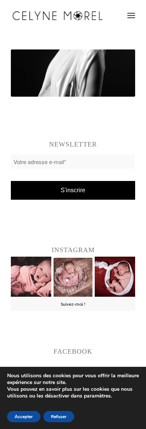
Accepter (24, 417)
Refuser (59, 417)
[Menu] (131, 15)
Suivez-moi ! (73, 304)
